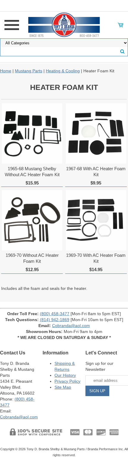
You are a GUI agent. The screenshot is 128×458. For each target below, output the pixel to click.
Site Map (62, 387)
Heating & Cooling (63, 70)
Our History (65, 375)
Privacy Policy (67, 381)
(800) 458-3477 (54, 313)
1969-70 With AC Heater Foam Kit (96, 258)
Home (5, 70)
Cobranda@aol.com (71, 325)
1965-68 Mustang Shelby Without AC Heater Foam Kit (32, 171)
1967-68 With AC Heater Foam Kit (96, 171)
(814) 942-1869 (54, 319)
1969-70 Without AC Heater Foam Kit (32, 258)
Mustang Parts (28, 70)
